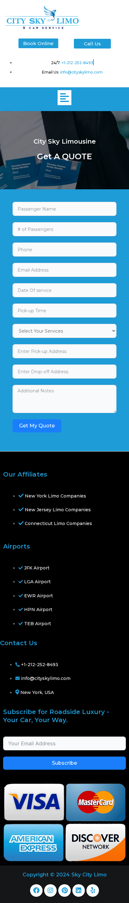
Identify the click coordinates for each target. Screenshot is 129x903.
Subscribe (64, 763)
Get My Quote (37, 426)
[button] (64, 97)
